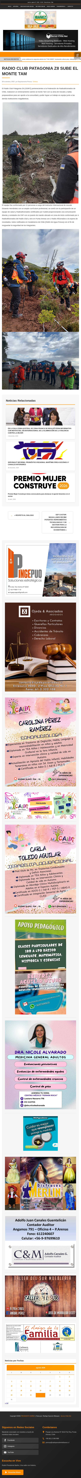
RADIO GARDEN (51, 6)
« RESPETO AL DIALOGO (24, 515)
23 (69, 1390)
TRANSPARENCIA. (61, 6)
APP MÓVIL (16, 6)
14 (50, 1386)
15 (59, 1386)
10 (11, 1386)
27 (40, 1395)
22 (59, 1390)
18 (21, 1390)
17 (11, 1390)
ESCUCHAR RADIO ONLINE (27, 6)
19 (31, 1390)
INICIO (9, 6)
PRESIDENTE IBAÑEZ (28, 1416)
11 (21, 1386)
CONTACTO (70, 6)
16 (69, 1386)
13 (40, 1386)
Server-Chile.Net (66, 1416)
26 (31, 1395)
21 (50, 1390)
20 (40, 1390)
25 (21, 1395)
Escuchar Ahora (14, 1472)
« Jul (6, 1403)
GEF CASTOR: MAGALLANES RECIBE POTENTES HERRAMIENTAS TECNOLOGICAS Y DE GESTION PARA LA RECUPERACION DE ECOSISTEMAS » (56, 522)
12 (31, 1386)
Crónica (35, 81)
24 (11, 1395)
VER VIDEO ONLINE (40, 6)
